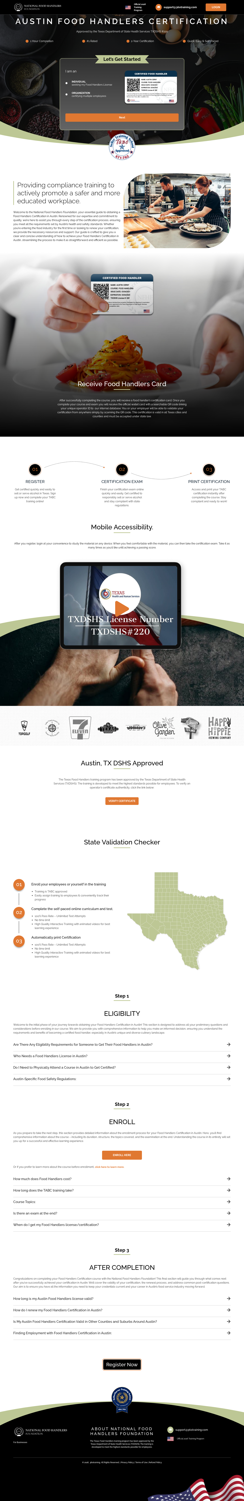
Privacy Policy (127, 1462)
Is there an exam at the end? (35, 1213)
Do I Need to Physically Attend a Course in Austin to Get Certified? (64, 1067)
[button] (122, 1046)
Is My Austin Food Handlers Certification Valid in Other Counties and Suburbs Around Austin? (85, 1322)
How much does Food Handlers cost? (42, 1179)
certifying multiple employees (89, 94)
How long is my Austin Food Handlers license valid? (53, 1299)
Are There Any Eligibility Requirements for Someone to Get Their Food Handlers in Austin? (83, 1045)
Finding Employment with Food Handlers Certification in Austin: (62, 1333)
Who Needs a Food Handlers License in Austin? (50, 1056)
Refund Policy (155, 1462)
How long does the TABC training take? (43, 1190)
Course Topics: (24, 1202)
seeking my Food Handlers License (92, 83)
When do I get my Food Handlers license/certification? (56, 1225)
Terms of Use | (141, 1462)
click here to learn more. (109, 1166)
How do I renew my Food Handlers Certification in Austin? (57, 1310)
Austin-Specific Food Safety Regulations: (44, 1079)
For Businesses (20, 1442)
